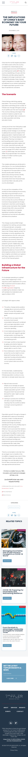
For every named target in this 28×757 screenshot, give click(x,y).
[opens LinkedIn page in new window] (10, 723)
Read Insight (7, 560)
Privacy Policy (14, 750)
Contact (20, 711)
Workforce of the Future (14, 507)
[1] (2, 486)
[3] (6, 151)
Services (14, 707)
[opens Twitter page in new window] (16, 723)
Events (7, 711)
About (6, 707)
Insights (22, 707)
